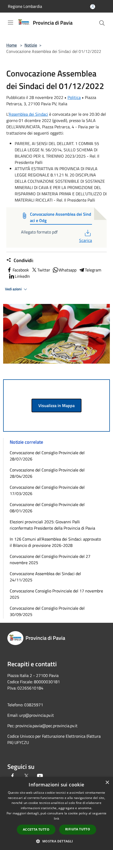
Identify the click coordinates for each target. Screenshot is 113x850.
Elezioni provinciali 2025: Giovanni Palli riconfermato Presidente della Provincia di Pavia (52, 525)
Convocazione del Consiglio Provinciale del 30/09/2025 (47, 611)
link (56, 818)
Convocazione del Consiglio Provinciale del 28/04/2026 (47, 473)
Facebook (21, 270)
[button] (56, 841)
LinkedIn (22, 276)
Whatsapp (67, 270)
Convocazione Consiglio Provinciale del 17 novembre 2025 (56, 594)
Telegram (93, 270)
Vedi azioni (13, 289)
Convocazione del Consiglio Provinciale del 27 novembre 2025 (50, 559)
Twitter (43, 270)
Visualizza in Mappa (56, 405)
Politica (74, 97)
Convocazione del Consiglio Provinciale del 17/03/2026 (47, 490)
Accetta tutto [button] (36, 829)
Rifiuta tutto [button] (77, 829)
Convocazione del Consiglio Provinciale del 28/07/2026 (47, 455)
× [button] (107, 783)
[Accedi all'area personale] (93, 7)
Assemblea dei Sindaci (28, 114)
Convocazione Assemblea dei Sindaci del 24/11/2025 (45, 576)
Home (11, 45)
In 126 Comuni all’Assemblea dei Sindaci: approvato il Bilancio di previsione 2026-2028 (55, 542)
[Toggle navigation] (10, 22)
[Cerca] (102, 23)
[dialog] (56, 813)
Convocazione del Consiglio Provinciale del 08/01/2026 (47, 507)
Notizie (30, 45)
